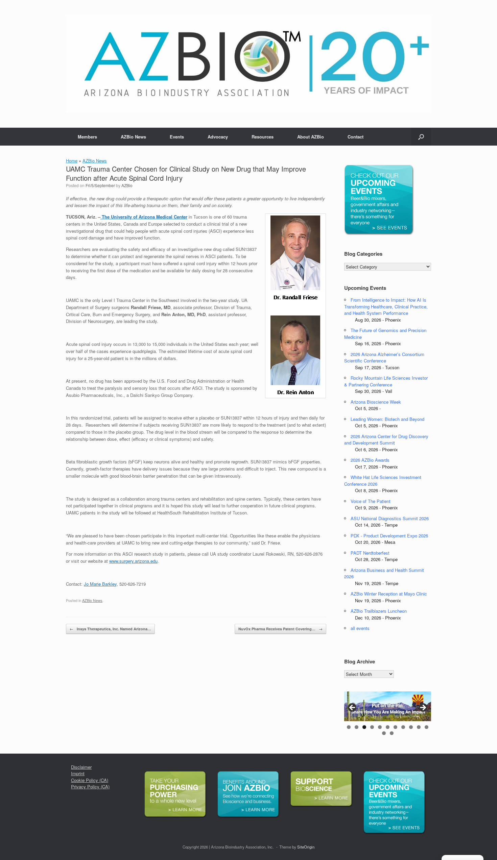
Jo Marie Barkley (100, 584)
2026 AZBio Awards (370, 460)
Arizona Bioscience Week (376, 402)
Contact (355, 136)
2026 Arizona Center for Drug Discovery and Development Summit (386, 439)
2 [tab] (356, 727)
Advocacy (218, 136)
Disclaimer (81, 767)
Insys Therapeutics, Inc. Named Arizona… (110, 628)
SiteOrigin (305, 847)
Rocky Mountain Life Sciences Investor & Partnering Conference (386, 381)
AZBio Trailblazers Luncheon (379, 611)
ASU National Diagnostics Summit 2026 (390, 518)
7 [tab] (395, 727)
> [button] (423, 708)
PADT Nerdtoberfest (370, 553)
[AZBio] (248, 63)
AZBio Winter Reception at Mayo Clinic (389, 593)
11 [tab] (426, 727)
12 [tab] (384, 733)
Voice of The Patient (370, 501)
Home (71, 160)
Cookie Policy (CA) (89, 780)
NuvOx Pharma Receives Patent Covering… (280, 628)
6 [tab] (387, 727)
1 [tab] (349, 727)
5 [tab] (380, 727)
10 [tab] (419, 727)
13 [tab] (392, 733)
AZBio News (133, 136)
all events (360, 628)
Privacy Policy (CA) (90, 786)
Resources (263, 136)
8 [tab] (403, 727)
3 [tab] (364, 727)
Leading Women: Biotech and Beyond (387, 419)
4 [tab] (372, 727)
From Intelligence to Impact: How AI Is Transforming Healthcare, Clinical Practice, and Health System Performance (386, 306)
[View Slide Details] (387, 706)
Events (177, 136)
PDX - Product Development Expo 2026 (389, 535)
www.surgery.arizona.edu (133, 561)
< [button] (353, 708)
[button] (421, 137)
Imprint (78, 773)
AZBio (127, 185)
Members (87, 136)
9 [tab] (411, 727)
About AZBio (310, 136)
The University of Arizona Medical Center (143, 216)
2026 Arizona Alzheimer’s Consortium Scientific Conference (384, 357)
